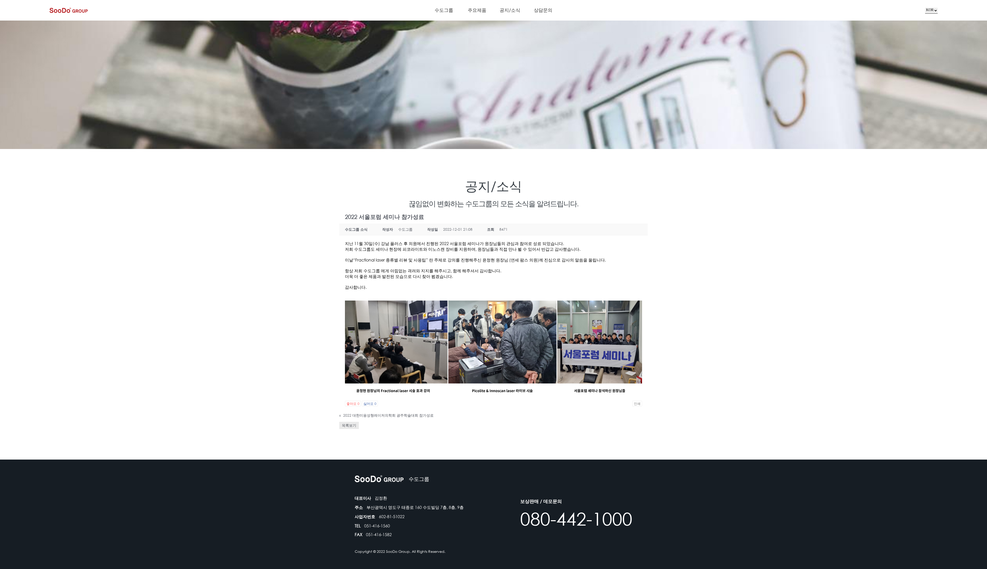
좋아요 (352, 404)
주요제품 (477, 10)
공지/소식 (510, 10)
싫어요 (369, 404)
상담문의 (543, 10)
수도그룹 (444, 10)
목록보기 (349, 425)
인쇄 (637, 404)
